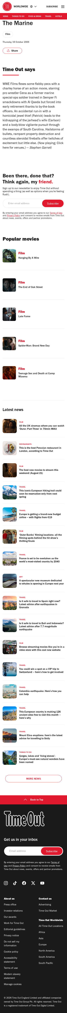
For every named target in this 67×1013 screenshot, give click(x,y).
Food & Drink (34, 17)
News (5, 17)
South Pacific (46, 963)
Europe (43, 945)
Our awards (10, 917)
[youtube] (42, 883)
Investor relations (13, 911)
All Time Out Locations (51, 926)
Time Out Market (48, 911)
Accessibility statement (10, 960)
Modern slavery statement (12, 976)
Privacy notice (11, 935)
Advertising (45, 905)
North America (46, 951)
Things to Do (18, 17)
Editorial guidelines (14, 929)
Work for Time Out (14, 923)
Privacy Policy (13, 216)
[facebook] (24, 883)
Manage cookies (12, 984)
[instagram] (6, 883)
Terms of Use (56, 213)
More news (33, 779)
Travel (48, 17)
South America (47, 957)
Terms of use (11, 968)
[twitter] (33, 883)
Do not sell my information (11, 944)
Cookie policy (11, 952)
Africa (42, 932)
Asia (41, 938)
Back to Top (36, 800)
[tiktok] (15, 883)
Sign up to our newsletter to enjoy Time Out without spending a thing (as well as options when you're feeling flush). (33, 191)
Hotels (58, 17)
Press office (10, 905)
